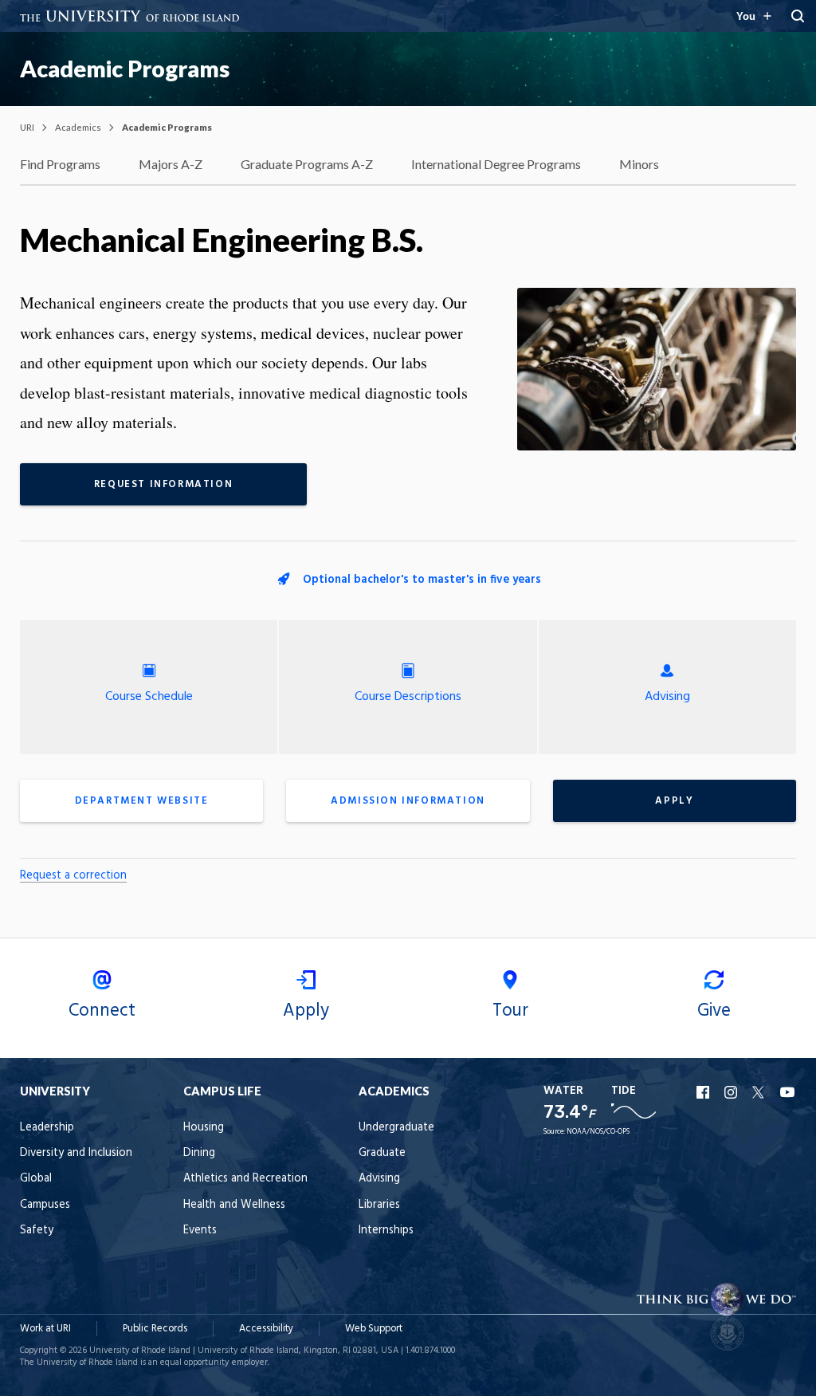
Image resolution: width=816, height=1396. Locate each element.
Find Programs (60, 163)
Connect (102, 1011)
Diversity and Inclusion (76, 1153)
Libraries (379, 1205)
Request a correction (73, 876)
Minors (639, 163)
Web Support (373, 1328)
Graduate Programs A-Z (307, 163)
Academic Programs (125, 68)
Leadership (47, 1128)
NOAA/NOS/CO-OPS (598, 1132)
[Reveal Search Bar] (797, 16)
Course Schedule (149, 696)
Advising (667, 696)
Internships (386, 1230)
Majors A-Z (170, 163)
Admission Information (408, 800)
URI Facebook (704, 1092)
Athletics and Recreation (245, 1179)
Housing (203, 1128)
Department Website (142, 800)
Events (200, 1230)
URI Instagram (732, 1092)
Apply (674, 800)
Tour (510, 1011)
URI (27, 127)
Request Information (163, 484)
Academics (78, 127)
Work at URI (45, 1328)
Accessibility (266, 1328)
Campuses (45, 1205)
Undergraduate (396, 1128)
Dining (199, 1153)
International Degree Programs (496, 163)
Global (36, 1179)
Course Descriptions (408, 696)
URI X (760, 1092)
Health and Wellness (234, 1205)
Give (714, 1011)
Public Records (155, 1328)
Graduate (382, 1153)
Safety (36, 1230)
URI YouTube (788, 1092)
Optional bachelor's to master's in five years (422, 580)
